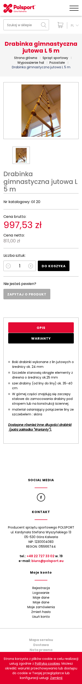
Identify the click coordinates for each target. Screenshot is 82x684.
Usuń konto (41, 616)
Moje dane (41, 597)
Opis (41, 327)
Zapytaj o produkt (26, 294)
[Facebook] (41, 497)
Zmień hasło (41, 612)
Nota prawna (41, 650)
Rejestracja (41, 588)
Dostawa (41, 645)
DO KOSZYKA (54, 266)
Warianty (41, 338)
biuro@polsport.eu (47, 561)
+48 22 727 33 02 (40, 556)
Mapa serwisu (41, 640)
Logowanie (41, 592)
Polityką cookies (47, 663)
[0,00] (59, 25)
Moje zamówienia (41, 607)
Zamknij (56, 678)
